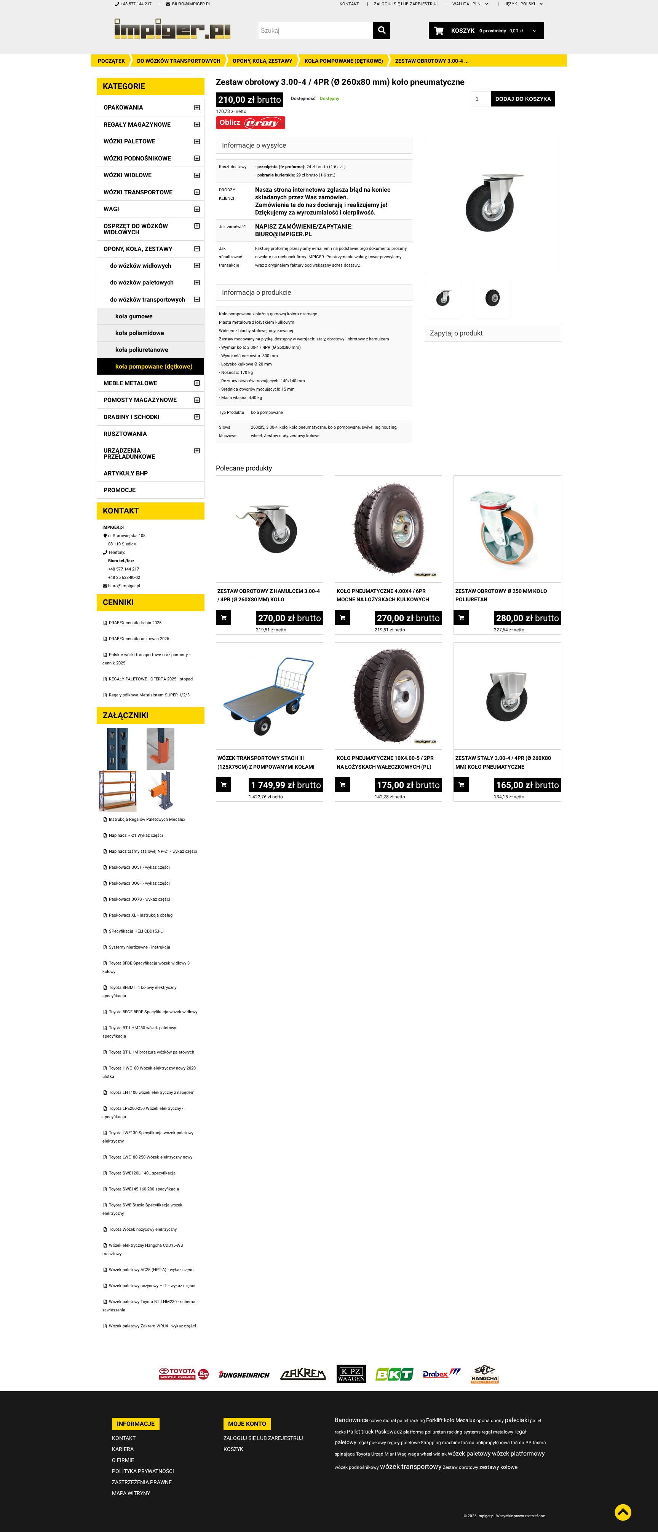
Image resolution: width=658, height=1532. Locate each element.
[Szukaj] (381, 30)
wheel (256, 435)
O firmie (123, 1460)
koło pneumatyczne (307, 427)
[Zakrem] (303, 1368)
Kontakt (349, 4)
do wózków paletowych (142, 282)
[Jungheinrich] (244, 1368)
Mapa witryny (131, 1493)
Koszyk (233, 1449)
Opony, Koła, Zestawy (262, 61)
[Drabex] (442, 1368)
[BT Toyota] (184, 1368)
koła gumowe (134, 316)
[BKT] (394, 1368)
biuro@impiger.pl (191, 4)
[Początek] (172, 28)
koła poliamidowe (139, 333)
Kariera (123, 1449)
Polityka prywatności (143, 1471)
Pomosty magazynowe (140, 400)
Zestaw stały (276, 435)
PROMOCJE (120, 490)
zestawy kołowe (304, 435)
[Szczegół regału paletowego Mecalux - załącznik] (161, 773)
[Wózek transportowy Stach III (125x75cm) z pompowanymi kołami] (269, 646)
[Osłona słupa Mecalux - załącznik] (161, 731)
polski (520, 4)
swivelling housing (379, 427)
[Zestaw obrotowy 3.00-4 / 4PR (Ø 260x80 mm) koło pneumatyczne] (493, 140)
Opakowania (123, 107)
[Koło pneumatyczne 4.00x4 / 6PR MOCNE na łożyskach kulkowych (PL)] (388, 479)
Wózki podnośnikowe (137, 158)
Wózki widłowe (128, 175)
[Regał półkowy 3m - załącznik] (118, 773)
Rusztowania (125, 433)
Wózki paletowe (129, 141)
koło (283, 427)
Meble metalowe (130, 383)
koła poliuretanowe (141, 349)
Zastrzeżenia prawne (142, 1482)
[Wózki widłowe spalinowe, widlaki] (485, 1368)
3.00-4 (272, 427)
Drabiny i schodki (132, 417)
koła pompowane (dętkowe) (344, 61)
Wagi (111, 209)
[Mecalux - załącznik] (118, 731)
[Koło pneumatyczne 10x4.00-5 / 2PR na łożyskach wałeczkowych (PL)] (388, 646)
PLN (467, 4)
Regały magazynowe (137, 124)
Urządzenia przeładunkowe (129, 453)
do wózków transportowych (178, 61)
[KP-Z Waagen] (351, 1368)
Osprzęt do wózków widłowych (136, 229)
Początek (111, 61)
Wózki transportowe (138, 192)
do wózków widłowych (140, 265)
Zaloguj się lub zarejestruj (406, 4)
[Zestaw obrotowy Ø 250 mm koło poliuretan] (507, 479)
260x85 (257, 427)
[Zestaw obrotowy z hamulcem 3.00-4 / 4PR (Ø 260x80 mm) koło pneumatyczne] (269, 479)
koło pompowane (344, 427)
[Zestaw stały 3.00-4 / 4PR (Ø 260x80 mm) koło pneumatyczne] (507, 646)
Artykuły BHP (126, 473)
